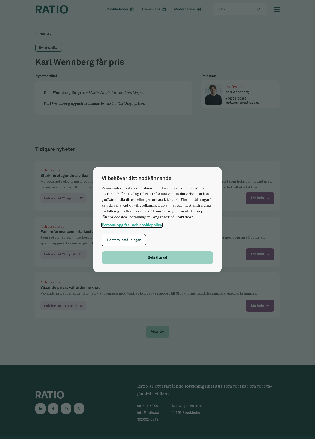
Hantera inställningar (124, 240)
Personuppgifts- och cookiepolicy (132, 225)
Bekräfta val (157, 257)
